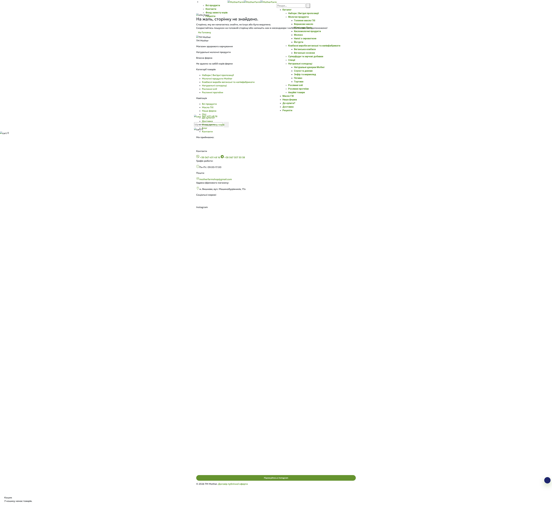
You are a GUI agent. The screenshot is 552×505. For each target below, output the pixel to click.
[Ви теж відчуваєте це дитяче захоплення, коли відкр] (222, 225)
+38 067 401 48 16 (210, 157)
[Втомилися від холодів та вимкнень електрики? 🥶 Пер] (276, 407)
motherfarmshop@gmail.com (215, 179)
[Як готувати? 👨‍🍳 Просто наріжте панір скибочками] (330, 232)
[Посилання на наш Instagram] (205, 203)
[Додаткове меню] (201, 1)
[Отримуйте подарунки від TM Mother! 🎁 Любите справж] (222, 364)
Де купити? (208, 117)
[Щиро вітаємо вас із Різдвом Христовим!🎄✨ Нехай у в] (330, 360)
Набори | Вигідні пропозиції (218, 75)
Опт (204, 114)
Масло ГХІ (207, 107)
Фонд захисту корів (217, 12)
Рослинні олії (209, 88)
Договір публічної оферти (233, 483)
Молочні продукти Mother (217, 78)
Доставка (207, 121)
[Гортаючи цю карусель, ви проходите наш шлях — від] (276, 297)
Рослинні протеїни (212, 92)
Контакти (211, 9)
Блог (204, 128)
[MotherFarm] (236, 1)
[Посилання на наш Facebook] (199, 203)
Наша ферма (209, 110)
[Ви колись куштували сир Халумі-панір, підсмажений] (330, 271)
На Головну (204, 32)
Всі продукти (213, 5)
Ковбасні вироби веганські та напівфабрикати (228, 82)
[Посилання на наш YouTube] (212, 203)
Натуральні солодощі (214, 85)
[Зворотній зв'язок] (547, 480)
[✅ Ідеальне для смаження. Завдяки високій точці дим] (222, 281)
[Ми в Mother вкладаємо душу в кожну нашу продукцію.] (276, 232)
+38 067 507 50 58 (234, 157)
